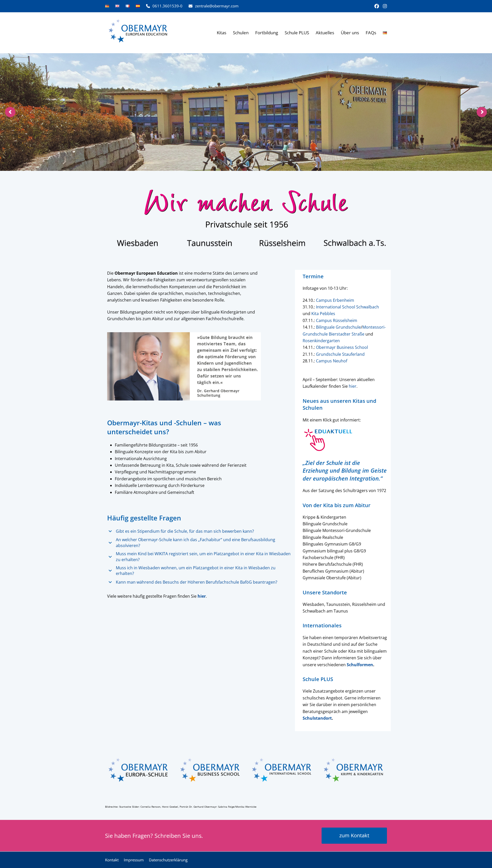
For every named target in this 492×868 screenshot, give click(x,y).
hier (352, 386)
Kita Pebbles (323, 313)
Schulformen (360, 664)
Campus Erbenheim (335, 300)
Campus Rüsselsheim (336, 320)
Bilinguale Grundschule (338, 327)
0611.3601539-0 (167, 5)
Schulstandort (317, 718)
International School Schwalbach (347, 307)
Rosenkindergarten (321, 340)
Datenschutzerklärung (168, 859)
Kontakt (112, 859)
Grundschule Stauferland (340, 354)
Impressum (134, 859)
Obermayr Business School (342, 347)
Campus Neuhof (331, 361)
